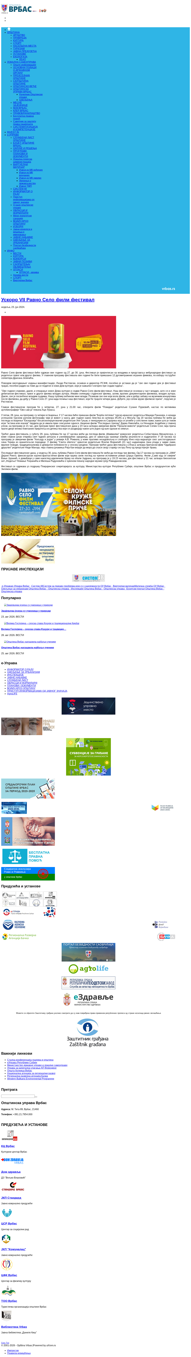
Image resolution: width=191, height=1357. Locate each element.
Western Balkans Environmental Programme (30, 1078)
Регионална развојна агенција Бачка (27, 1076)
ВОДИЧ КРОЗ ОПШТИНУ (21, 688)
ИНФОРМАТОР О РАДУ (20, 669)
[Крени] (36, 1096)
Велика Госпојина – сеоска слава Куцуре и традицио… (33, 629)
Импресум (13, 1350)
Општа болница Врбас (19, 1070)
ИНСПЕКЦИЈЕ (15, 675)
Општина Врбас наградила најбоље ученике (27, 647)
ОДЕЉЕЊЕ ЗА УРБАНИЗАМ (23, 672)
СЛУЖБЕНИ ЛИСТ (17, 680)
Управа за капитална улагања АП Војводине (32, 1068)
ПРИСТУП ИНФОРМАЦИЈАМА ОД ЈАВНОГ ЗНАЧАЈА (37, 691)
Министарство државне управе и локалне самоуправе (37, 1065)
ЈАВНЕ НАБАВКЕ (17, 677)
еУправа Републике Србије (22, 1062)
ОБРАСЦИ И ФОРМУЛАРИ (22, 683)
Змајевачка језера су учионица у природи (26, 611)
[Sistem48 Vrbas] (88, 581)
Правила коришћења (19, 1353)
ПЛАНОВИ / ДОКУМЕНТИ (21, 685)
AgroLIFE (12, 693)
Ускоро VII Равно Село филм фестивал (47, 299)
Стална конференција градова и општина (30, 1060)
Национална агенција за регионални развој (31, 1073)
